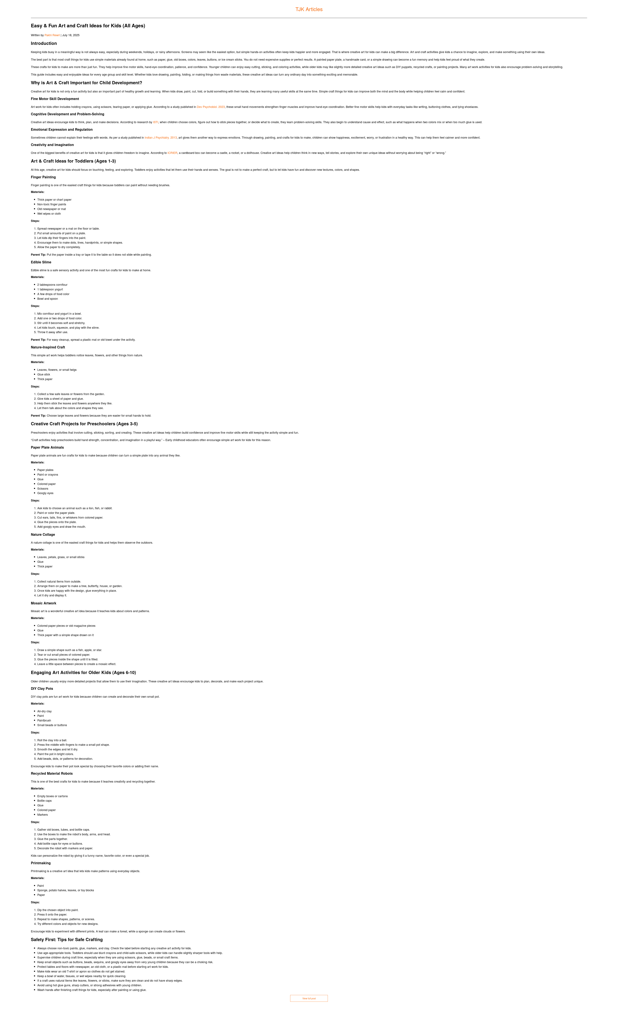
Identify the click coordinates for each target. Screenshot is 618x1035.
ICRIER (172, 152)
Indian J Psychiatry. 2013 (161, 137)
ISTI (155, 122)
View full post (309, 998)
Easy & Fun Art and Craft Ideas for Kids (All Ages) (88, 25)
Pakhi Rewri (52, 35)
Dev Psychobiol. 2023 (211, 107)
